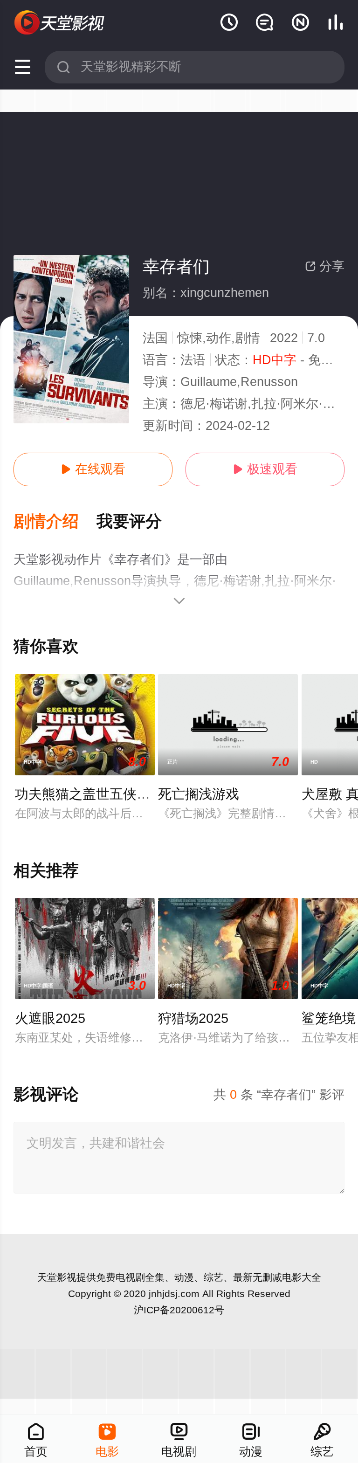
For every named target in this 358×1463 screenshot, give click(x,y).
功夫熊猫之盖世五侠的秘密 (96, 794)
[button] (55, 522)
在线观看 (93, 469)
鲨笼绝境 (329, 1018)
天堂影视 (56, 1277)
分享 (324, 266)
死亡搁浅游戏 (198, 794)
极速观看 (265, 469)
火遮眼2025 (50, 1018)
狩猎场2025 (193, 1018)
